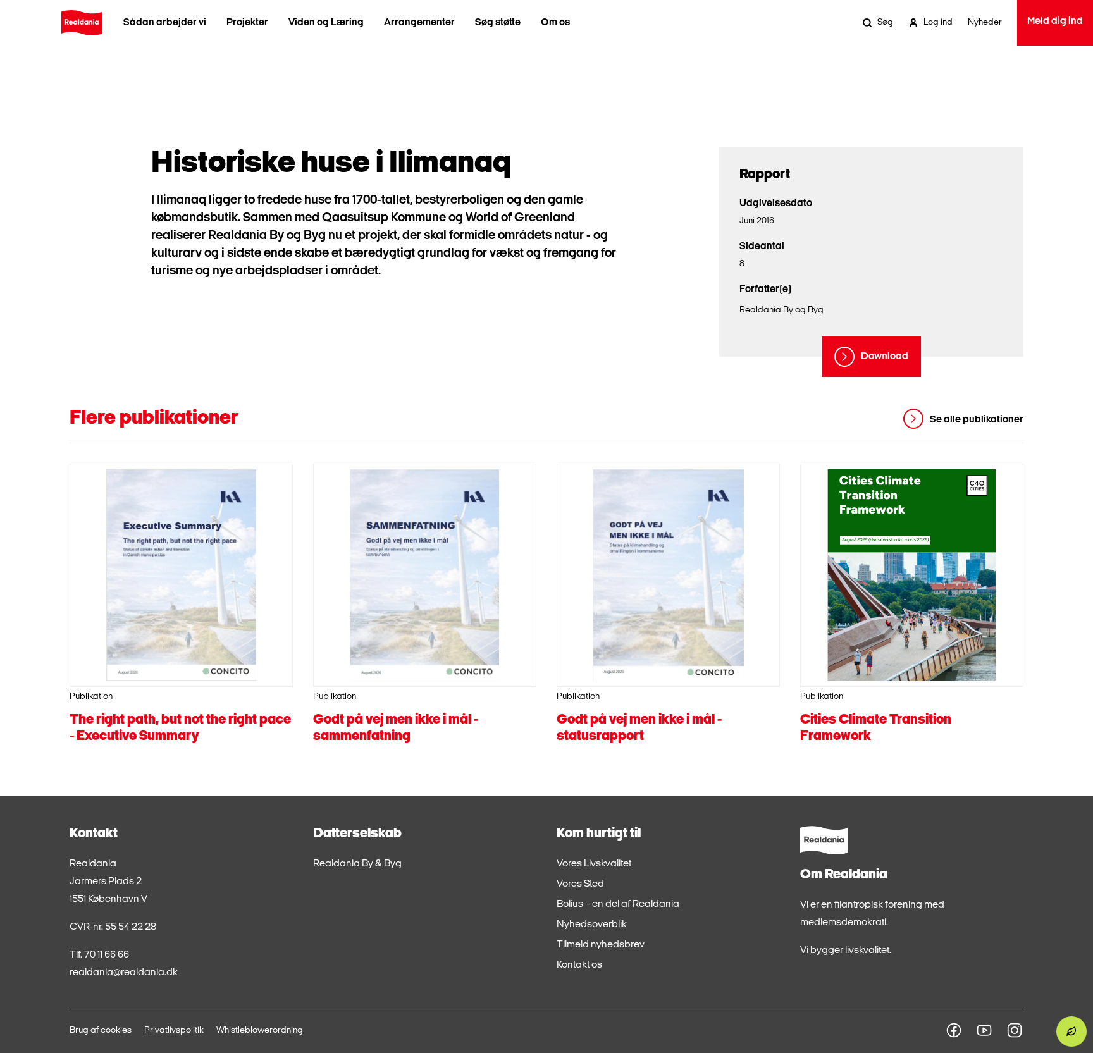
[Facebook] (954, 1030)
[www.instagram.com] (1014, 1030)
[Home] (81, 22)
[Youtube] (984, 1030)
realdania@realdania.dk (124, 973)
